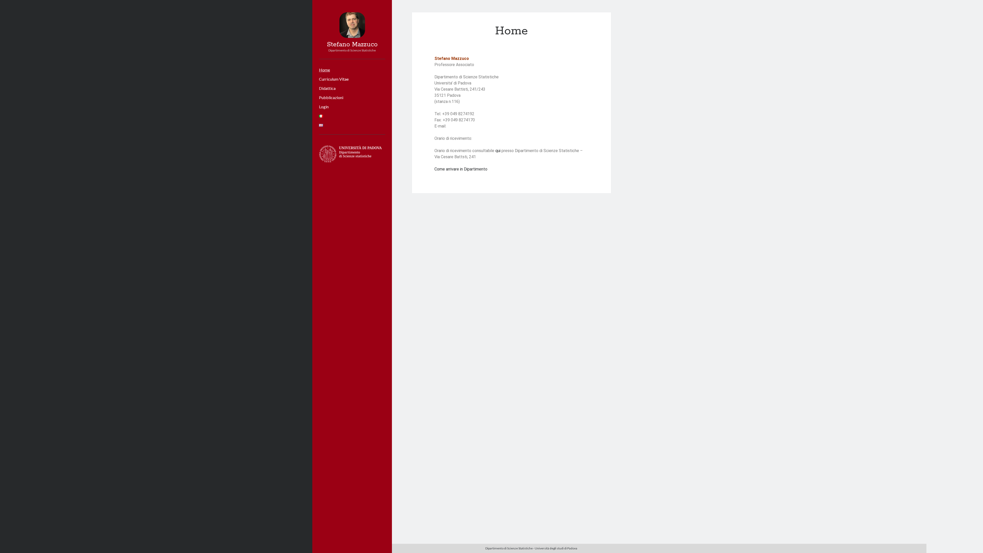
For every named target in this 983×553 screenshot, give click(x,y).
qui (497, 150)
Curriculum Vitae (334, 79)
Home (324, 69)
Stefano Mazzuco (352, 44)
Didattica (327, 88)
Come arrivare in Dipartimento (461, 169)
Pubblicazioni (331, 97)
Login (324, 106)
